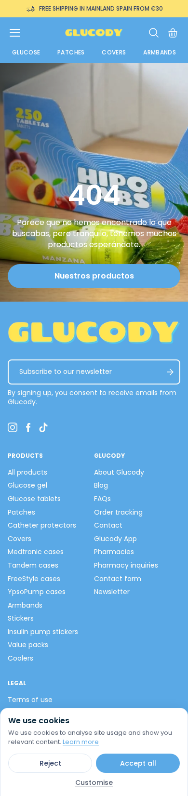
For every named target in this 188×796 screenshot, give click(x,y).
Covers (114, 52)
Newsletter (112, 592)
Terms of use (30, 699)
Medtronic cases (36, 552)
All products (27, 472)
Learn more (81, 741)
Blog (101, 485)
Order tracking (118, 512)
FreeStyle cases (34, 579)
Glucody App (115, 539)
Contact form (117, 579)
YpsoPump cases (37, 592)
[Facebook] (28, 427)
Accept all (138, 763)
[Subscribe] (170, 372)
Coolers (20, 658)
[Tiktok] (43, 427)
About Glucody (119, 472)
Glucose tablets (34, 499)
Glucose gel (27, 485)
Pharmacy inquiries (126, 565)
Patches (71, 52)
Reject (50, 763)
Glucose (26, 52)
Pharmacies (114, 552)
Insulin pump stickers (43, 632)
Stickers (21, 618)
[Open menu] (15, 32)
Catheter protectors (42, 525)
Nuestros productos (94, 275)
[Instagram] (12, 427)
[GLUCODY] (94, 33)
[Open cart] (172, 33)
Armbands (159, 52)
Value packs (28, 645)
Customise (94, 782)
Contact (108, 525)
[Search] (153, 32)
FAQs (102, 499)
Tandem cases (33, 565)
